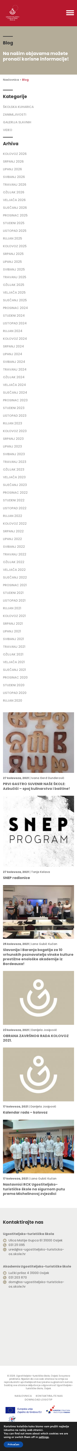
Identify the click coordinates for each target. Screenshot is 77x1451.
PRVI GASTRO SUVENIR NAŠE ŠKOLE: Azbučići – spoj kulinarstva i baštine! (36, 786)
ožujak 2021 (13, 654)
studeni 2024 (14, 315)
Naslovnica (11, 80)
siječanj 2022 (15, 577)
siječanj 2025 (15, 300)
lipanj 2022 (12, 539)
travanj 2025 (14, 277)
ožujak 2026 (13, 192)
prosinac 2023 (15, 400)
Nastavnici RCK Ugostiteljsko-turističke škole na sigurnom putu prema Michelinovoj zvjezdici (34, 1189)
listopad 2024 (15, 323)
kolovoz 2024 (15, 338)
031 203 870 (17, 1277)
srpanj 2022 (13, 531)
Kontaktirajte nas (49, 1396)
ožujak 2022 (13, 562)
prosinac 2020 (15, 677)
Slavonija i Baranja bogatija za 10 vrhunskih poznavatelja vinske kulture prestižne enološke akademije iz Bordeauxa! (38, 957)
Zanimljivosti (14, 114)
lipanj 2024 (12, 354)
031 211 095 (16, 1245)
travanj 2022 (14, 554)
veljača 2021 (14, 662)
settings (44, 1437)
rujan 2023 (12, 423)
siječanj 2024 (15, 392)
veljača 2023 (14, 477)
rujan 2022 (12, 516)
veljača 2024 (14, 385)
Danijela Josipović (44, 1030)
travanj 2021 (14, 646)
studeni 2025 (13, 223)
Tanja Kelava (40, 872)
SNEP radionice (16, 878)
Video (7, 130)
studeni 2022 (13, 500)
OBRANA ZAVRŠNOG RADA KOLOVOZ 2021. (36, 1038)
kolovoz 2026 (15, 154)
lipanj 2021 (12, 631)
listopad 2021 (14, 600)
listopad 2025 (14, 230)
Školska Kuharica (18, 107)
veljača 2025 (14, 292)
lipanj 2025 (12, 261)
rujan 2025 (12, 238)
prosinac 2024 (15, 308)
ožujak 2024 (13, 377)
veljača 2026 (14, 200)
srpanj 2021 (13, 623)
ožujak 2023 (13, 469)
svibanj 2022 (14, 546)
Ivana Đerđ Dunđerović (47, 778)
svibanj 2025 (14, 269)
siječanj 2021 (14, 669)
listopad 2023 (14, 415)
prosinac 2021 (15, 585)
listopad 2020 (14, 693)
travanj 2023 (14, 462)
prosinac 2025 (15, 215)
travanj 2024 (14, 369)
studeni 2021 (13, 593)
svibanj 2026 (14, 177)
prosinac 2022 (15, 492)
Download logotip (38, 1399)
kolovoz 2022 (15, 523)
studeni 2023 (13, 408)
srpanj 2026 (13, 161)
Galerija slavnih (17, 122)
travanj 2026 (14, 184)
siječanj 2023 (15, 485)
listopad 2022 (14, 508)
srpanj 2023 (13, 438)
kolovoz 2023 (15, 431)
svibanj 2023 (14, 454)
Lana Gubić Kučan (44, 944)
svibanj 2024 (14, 361)
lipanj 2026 (12, 169)
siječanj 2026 (15, 207)
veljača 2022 (14, 569)
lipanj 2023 (12, 446)
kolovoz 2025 (15, 246)
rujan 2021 (12, 608)
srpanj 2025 (13, 254)
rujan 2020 (12, 700)
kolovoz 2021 (14, 616)
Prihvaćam (13, 1444)
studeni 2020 (13, 685)
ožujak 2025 (13, 285)
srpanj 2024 (13, 346)
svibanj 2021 (13, 639)
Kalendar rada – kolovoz (25, 1112)
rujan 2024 (12, 331)
